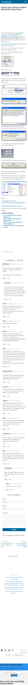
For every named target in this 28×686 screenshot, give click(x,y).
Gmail (17, 179)
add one (20, 260)
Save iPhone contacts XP (9, 201)
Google (7, 251)
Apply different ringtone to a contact (12, 206)
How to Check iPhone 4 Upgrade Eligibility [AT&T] (21, 545)
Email (4, 506)
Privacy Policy (23, 652)
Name (4, 499)
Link (8, 278)
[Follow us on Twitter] (9, 650)
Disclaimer (8, 655)
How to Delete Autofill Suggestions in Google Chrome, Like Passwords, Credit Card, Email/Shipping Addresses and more (14, 583)
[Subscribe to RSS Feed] (5, 650)
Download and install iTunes (8, 44)
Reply (4, 278)
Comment (5, 513)
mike (4, 418)
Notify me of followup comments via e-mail (13, 535)
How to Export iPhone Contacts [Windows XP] (7, 545)
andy (4, 303)
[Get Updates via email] (2, 650)
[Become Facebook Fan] (13, 650)
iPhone (11, 251)
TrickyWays (6, 1)
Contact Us (22, 650)
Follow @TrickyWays (13, 556)
